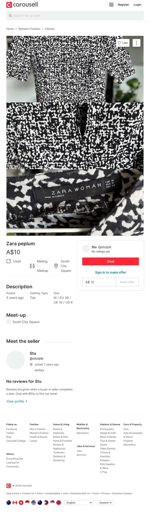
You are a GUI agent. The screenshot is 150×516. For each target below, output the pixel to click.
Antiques (105, 460)
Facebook (11, 429)
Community (12, 466)
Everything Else (14, 458)
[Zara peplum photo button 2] (75, 135)
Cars (126, 429)
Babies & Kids (60, 436)
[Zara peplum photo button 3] (75, 202)
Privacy (105, 493)
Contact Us (28, 493)
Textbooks (58, 452)
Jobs (79, 450)
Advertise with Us (80, 493)
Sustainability (52, 493)
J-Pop (103, 471)
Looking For (12, 462)
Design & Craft (108, 432)
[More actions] (136, 43)
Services (81, 454)
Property (128, 440)
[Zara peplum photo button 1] (75, 69)
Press (40, 493)
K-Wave (104, 468)
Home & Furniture (62, 440)
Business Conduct (122, 493)
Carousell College (16, 440)
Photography (107, 429)
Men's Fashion (38, 429)
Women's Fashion (39, 432)
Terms (95, 493)
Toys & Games (108, 440)
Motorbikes (129, 444)
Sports (103, 444)
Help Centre (12, 493)
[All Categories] (111, 4)
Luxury (33, 440)
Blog (8, 436)
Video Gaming (107, 448)
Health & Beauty (38, 436)
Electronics (83, 432)
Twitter (10, 432)
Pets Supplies (107, 464)
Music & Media (108, 436)
